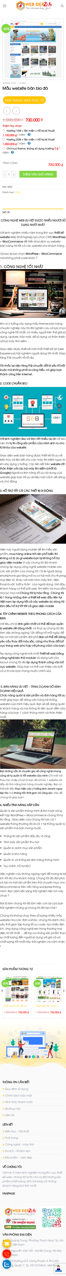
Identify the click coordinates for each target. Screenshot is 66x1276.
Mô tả (6, 212)
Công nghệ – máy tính (19, 1144)
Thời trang (11, 1137)
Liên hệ (9, 1115)
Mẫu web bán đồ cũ (15, 1005)
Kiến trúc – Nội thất (17, 1131)
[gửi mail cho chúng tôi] (7, 1243)
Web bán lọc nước (46, 1005)
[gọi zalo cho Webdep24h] (7, 1264)
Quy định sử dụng (16, 1089)
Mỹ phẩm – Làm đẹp (18, 1157)
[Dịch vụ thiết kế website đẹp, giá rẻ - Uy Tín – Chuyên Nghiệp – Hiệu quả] (33, 6)
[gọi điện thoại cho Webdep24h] (7, 1254)
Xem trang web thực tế (24, 100)
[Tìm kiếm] (62, 6)
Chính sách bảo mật (18, 1095)
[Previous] (2, 997)
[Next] (63, 997)
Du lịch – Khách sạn (17, 1151)
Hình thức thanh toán (19, 1102)
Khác (23, 82)
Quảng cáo (12, 1108)
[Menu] (5, 6)
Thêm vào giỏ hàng (38, 174)
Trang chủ (9, 82)
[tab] (33, 212)
